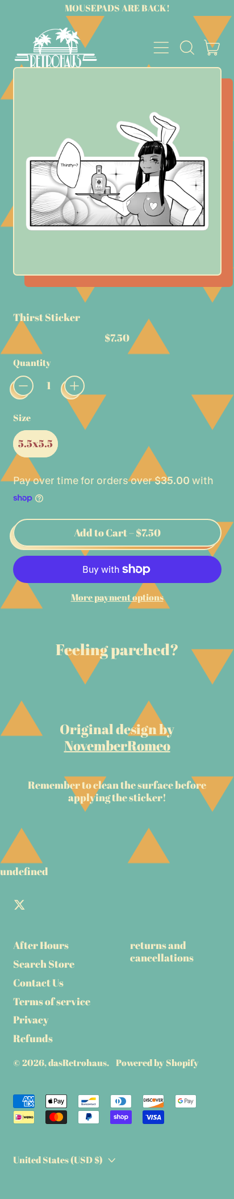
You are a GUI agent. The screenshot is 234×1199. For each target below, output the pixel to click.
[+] (74, 386)
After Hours (41, 945)
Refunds (33, 1038)
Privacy (31, 1019)
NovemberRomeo (117, 745)
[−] (23, 386)
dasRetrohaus (77, 1062)
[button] (187, 48)
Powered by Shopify (157, 1062)
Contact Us (38, 982)
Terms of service (51, 1001)
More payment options (117, 597)
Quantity (32, 362)
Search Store (43, 964)
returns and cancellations (162, 951)
